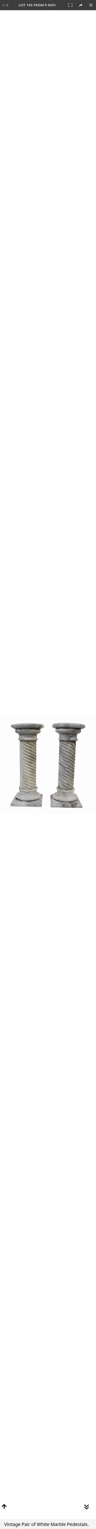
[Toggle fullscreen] (70, 5)
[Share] (80, 5)
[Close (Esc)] (91, 5)
